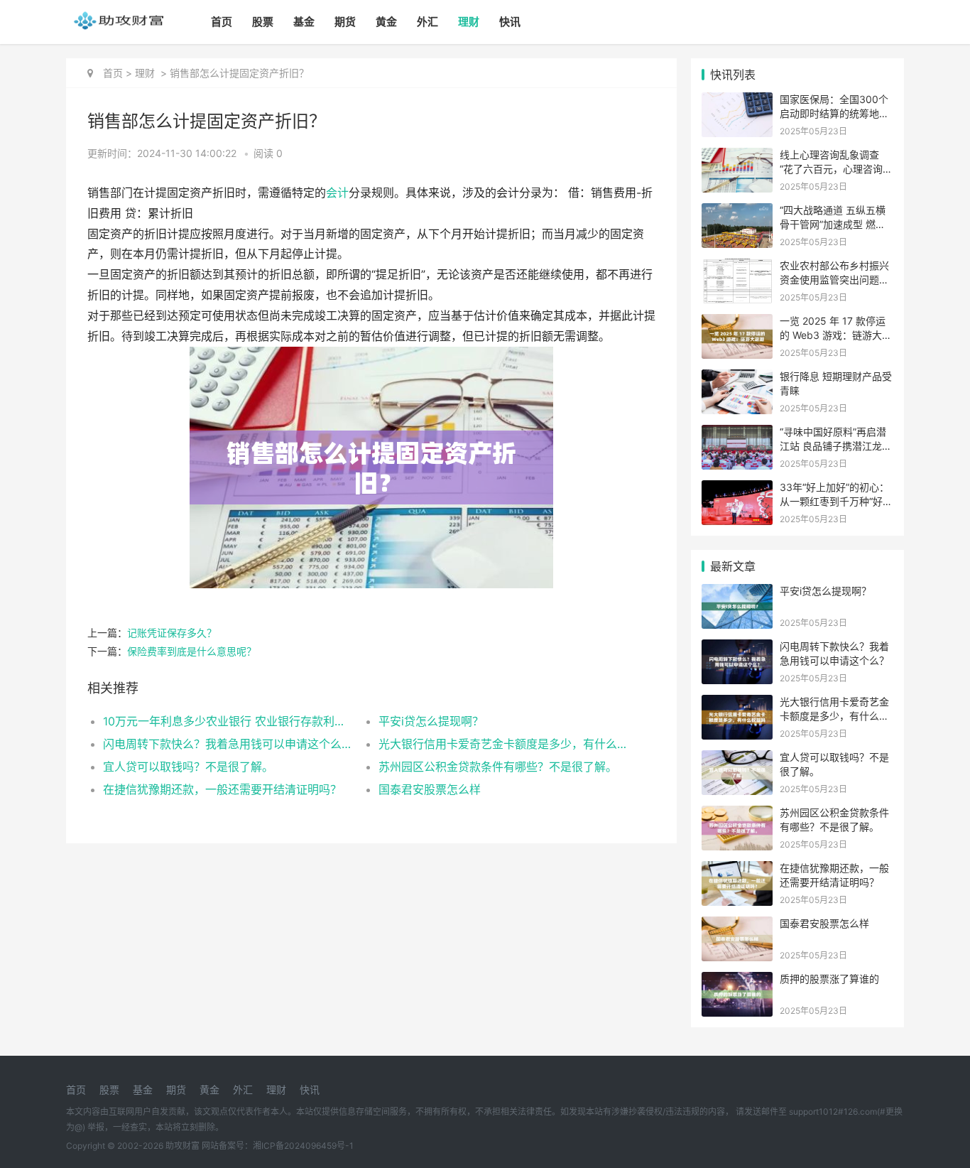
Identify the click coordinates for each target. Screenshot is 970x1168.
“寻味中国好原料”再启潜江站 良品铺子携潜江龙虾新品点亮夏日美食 (836, 445)
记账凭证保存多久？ (172, 633)
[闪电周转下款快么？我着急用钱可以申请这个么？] (737, 648)
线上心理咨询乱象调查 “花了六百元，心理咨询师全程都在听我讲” (836, 168)
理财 (468, 21)
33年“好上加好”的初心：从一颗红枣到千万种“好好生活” (836, 501)
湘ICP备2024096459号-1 (303, 1145)
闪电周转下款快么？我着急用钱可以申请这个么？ (227, 744)
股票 (262, 21)
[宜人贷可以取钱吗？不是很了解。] (737, 759)
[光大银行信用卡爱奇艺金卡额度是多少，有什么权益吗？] (737, 704)
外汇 (427, 21)
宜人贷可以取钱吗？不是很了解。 (188, 766)
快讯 (510, 21)
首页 (221, 21)
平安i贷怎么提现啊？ (431, 721)
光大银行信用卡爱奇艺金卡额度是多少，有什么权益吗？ (502, 744)
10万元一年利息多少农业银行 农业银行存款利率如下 (227, 721)
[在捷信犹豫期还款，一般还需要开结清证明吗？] (737, 870)
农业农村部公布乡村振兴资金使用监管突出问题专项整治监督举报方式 (834, 279)
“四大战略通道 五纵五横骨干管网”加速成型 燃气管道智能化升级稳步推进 (834, 224)
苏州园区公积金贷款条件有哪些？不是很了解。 (497, 766)
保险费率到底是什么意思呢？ (191, 651)
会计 (337, 193)
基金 (304, 21)
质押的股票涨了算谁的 (829, 979)
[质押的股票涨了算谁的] (737, 981)
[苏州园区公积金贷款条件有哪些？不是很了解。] (737, 815)
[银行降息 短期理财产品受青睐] (737, 378)
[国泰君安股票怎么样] (737, 925)
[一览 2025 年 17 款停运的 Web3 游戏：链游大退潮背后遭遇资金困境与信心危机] (737, 323)
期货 (345, 21)
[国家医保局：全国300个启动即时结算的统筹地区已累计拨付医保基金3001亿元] (737, 101)
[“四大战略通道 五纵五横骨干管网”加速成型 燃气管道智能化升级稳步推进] (737, 212)
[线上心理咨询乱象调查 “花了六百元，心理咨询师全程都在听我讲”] (737, 157)
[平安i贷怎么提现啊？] (737, 593)
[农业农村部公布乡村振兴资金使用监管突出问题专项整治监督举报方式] (737, 267)
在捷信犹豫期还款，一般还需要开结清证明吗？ (222, 789)
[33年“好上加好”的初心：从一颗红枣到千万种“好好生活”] (737, 489)
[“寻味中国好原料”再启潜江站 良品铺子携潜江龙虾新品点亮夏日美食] (737, 434)
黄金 (386, 21)
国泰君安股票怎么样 (429, 789)
